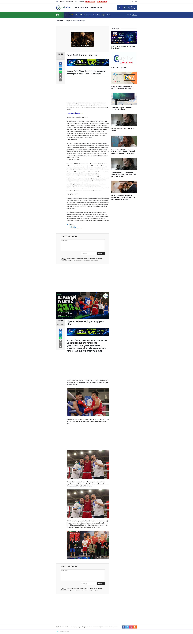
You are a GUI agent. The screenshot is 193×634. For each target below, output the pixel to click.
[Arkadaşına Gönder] (60, 74)
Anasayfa (73, 627)
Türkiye (76, 7)
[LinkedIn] (60, 69)
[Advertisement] (88, 89)
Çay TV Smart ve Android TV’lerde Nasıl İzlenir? (88, 15)
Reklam (89, 627)
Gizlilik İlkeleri (96, 627)
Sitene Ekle (81, 1)
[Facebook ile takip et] (123, 627)
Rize (86, 7)
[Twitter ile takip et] (127, 627)
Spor (82, 7)
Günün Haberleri (69, 1)
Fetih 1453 (72, 226)
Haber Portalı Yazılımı (64, 631)
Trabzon (93, 7)
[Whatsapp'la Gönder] (60, 72)
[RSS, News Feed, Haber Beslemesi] (135, 627)
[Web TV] (132, 1)
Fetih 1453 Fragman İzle (76, 228)
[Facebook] (60, 63)
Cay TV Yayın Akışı (113, 627)
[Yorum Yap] (60, 80)
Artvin (99, 7)
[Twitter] (60, 66)
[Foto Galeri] (136, 1)
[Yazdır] (60, 77)
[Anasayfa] (57, 1)
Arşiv (76, 1)
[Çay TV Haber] (63, 7)
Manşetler (62, 1)
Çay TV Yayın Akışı (101, 1)
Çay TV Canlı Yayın (90, 1)
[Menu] (119, 7)
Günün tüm (131, 15)
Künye (79, 627)
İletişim (84, 627)
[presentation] (62, 15)
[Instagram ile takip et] (131, 627)
